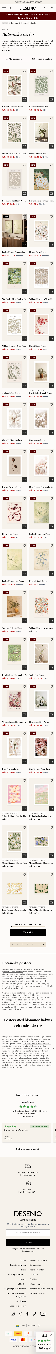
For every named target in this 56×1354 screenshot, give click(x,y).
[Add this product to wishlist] (24, 71)
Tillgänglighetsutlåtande (15, 1289)
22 (38, 944)
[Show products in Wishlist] (46, 8)
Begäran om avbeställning (41, 1289)
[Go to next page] (43, 944)
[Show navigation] (4, 8)
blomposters (8, 976)
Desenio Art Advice (38, 1260)
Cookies (33, 1279)
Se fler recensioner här (28, 1149)
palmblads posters (10, 1048)
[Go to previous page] (12, 944)
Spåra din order (37, 1270)
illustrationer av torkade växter (37, 1044)
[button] (45, 1342)
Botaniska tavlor (29, 23)
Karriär (23, 1279)
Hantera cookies (37, 1293)
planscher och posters (12, 972)
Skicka (28, 1242)
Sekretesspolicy (28, 1251)
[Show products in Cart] (52, 8)
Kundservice (35, 1265)
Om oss (23, 1260)
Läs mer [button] (6, 50)
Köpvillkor (34, 1274)
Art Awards (21, 1301)
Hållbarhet (21, 1284)
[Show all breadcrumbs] (5, 23)
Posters (14, 23)
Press (23, 1270)
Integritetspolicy (37, 1284)
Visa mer (28, 932)
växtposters (43, 974)
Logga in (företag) (18, 1306)
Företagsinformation (17, 1274)
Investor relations (18, 1265)
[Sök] (10, 8)
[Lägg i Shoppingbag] (24, 99)
